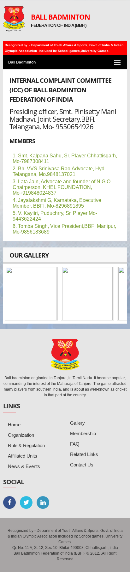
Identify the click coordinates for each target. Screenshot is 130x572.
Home (14, 424)
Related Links (84, 454)
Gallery (77, 423)
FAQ (75, 444)
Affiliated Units (22, 456)
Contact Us (81, 464)
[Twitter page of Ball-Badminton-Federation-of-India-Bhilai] (26, 502)
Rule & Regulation (26, 445)
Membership (83, 433)
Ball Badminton (60, 16)
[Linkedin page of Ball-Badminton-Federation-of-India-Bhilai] (43, 502)
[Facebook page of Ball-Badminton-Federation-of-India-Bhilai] (9, 502)
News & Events (24, 466)
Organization (21, 435)
